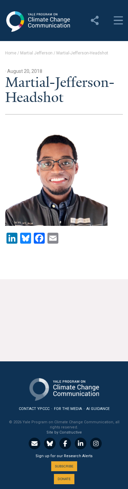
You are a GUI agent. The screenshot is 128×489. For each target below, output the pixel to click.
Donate (64, 479)
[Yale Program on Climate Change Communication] (64, 388)
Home (10, 53)
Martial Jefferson (36, 53)
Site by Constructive (64, 432)
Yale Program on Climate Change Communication (37, 21)
